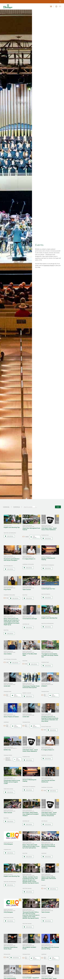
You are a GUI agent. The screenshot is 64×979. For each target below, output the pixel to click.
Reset (58, 506)
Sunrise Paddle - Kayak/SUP (31, 978)
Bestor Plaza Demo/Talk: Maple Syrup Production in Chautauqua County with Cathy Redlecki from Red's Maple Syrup (11, 621)
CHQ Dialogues (8, 844)
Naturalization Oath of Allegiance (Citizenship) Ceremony (48, 846)
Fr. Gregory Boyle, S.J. (29, 559)
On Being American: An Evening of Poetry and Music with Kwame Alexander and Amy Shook (49, 719)
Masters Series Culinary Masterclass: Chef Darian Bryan (48, 878)
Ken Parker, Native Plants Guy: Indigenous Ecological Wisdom (30, 814)
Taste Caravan (27, 589)
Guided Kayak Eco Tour (48, 588)
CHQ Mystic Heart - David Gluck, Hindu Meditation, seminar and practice (48, 814)
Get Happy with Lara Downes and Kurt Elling (50, 948)
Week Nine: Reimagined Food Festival (31, 529)
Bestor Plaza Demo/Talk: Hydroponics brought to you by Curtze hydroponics (31, 846)
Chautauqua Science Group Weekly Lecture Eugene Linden (12, 782)
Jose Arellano (8, 654)
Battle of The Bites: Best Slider (30, 654)
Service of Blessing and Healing (48, 558)
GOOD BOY (7, 686)
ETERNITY (44, 686)
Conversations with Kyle (30, 618)
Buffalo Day (7, 749)
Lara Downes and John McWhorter (48, 781)
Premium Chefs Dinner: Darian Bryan (11, 948)
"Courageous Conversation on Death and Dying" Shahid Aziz (49, 655)
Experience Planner (49, 265)
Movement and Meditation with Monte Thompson (12, 559)
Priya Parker (7, 589)
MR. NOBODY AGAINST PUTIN (29, 948)
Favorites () (16, 506)
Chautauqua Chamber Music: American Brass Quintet (31, 686)
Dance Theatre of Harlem (11, 716)
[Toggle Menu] (51, 6)
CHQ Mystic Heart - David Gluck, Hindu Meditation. (48, 529)
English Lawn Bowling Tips (12, 527)
